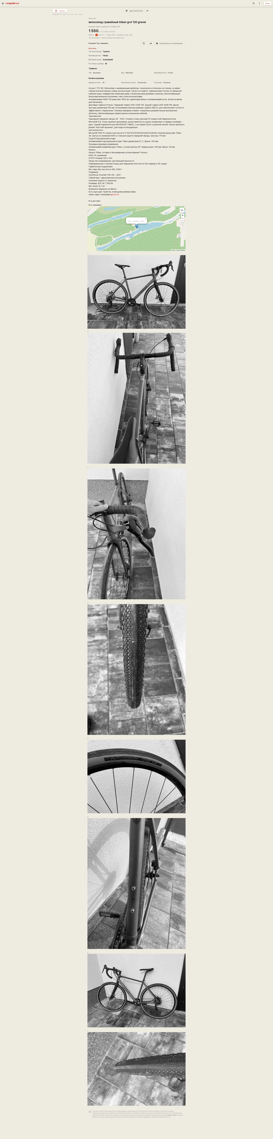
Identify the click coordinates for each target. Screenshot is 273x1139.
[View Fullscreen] (182, 223)
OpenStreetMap (181, 250)
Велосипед (92, 18)
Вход (268, 3)
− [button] (182, 218)
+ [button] (182, 215)
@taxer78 (115, 194)
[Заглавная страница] (12, 1)
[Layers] (182, 210)
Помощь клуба (171, 1115)
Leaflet (173, 250)
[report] (169, 43)
